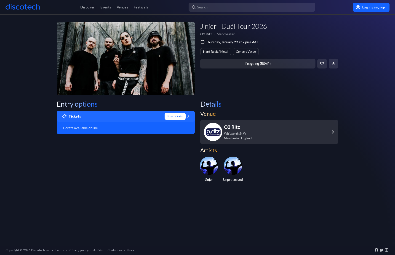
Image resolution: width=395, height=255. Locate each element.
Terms (59, 250)
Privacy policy (79, 250)
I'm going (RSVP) (258, 63)
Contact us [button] (114, 250)
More (130, 250)
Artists (98, 250)
